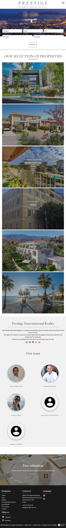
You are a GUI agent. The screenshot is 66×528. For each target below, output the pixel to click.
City (46, 28)
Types (26, 28)
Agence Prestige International (31, 495)
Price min (6, 33)
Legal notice (28, 525)
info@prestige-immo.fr (29, 507)
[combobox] (12, 31)
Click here (33, 474)
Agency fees (36, 525)
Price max (37, 33)
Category (6, 28)
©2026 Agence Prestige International (12, 525)
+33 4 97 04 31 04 (27, 505)
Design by (63, 525)
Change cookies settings (49, 525)
